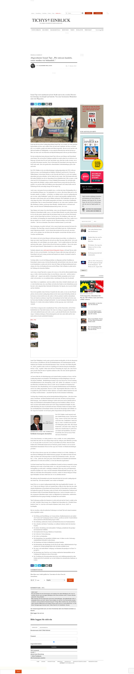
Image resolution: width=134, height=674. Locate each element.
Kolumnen (45, 30)
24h (82, 226)
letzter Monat (96, 226)
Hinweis (68, 605)
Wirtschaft (88, 30)
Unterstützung (38, 13)
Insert (18, 671)
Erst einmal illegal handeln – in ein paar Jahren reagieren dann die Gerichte (95, 312)
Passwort (33, 636)
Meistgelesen (86, 221)
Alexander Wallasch (45, 65)
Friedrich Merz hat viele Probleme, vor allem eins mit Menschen (95, 239)
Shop (53, 13)
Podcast (49, 13)
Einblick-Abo (58, 13)
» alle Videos (101, 275)
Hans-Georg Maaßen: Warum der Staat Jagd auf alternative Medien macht (95, 320)
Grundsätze (44, 13)
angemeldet (40, 608)
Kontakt (43, 661)
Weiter (70, 580)
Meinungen (65, 30)
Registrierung (44, 627)
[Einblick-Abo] (91, 152)
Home (38, 661)
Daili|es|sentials (55, 30)
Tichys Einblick (36, 30)
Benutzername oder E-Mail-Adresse (40, 630)
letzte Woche (87, 226)
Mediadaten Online (93, 661)
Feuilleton (79, 30)
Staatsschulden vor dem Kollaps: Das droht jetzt (95, 303)
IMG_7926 (33, 320)
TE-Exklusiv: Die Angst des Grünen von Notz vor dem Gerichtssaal (95, 247)
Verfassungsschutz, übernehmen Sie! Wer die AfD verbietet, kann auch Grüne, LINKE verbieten (91, 297)
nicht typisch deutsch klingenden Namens (54, 250)
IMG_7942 (33, 329)
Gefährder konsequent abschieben (41, 434)
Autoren (32, 13)
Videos (72, 30)
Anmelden (88, 13)
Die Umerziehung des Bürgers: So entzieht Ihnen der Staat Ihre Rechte (94, 328)
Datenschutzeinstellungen (79, 661)
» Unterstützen (98, 13)
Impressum (59, 661)
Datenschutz (68, 661)
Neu (95, 221)
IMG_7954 (33, 338)
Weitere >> (84, 270)
